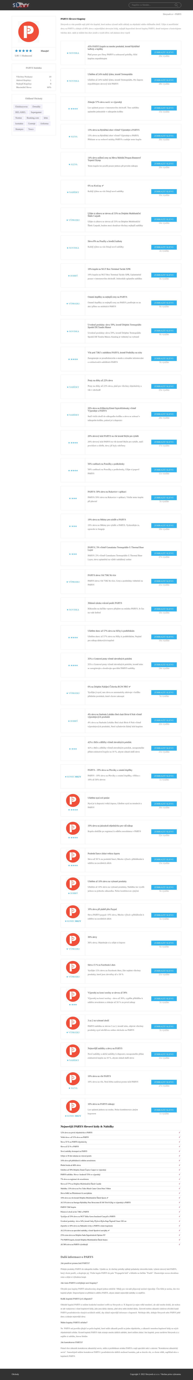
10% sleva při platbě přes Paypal (102, 909)
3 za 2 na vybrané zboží (98, 1020)
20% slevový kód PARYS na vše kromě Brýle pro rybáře (113, 436)
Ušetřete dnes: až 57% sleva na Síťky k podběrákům (111, 631)
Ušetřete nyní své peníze (98, 798)
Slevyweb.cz (168, 14)
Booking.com (33, 118)
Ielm (46, 118)
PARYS (178, 14)
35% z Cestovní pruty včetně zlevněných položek (110, 659)
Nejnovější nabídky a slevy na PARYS (105, 1048)
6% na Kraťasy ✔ (96, 186)
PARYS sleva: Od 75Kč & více (102, 575)
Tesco (30, 129)
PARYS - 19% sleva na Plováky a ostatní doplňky (110, 770)
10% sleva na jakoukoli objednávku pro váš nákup (110, 825)
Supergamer (36, 112)
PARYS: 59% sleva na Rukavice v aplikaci (107, 492)
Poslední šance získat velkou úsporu (104, 853)
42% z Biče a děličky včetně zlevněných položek (109, 742)
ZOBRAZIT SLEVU (164, 52)
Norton (18, 118)
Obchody (15, 1374)
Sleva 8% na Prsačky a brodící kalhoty (105, 241)
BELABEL (20, 112)
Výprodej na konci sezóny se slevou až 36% (107, 992)
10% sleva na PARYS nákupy (101, 1104)
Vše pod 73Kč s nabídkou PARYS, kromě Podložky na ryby (115, 352)
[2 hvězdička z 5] (18, 51)
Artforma (44, 123)
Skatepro (19, 129)
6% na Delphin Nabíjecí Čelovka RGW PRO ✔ (109, 686)
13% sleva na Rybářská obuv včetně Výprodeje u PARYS (113, 130)
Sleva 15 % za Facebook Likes (101, 965)
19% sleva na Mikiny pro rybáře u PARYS (107, 519)
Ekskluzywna (21, 106)
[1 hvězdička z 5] (16, 51)
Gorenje (31, 123)
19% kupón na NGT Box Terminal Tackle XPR (109, 269)
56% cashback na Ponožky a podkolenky (106, 464)
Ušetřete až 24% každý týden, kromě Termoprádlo (110, 74)
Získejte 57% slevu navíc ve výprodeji (105, 102)
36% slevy (92, 937)
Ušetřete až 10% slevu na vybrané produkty (107, 881)
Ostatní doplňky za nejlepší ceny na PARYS (107, 297)
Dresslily (36, 106)
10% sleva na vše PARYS (99, 1076)
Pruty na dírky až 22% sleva (100, 380)
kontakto (19, 123)
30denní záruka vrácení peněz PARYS (105, 603)
